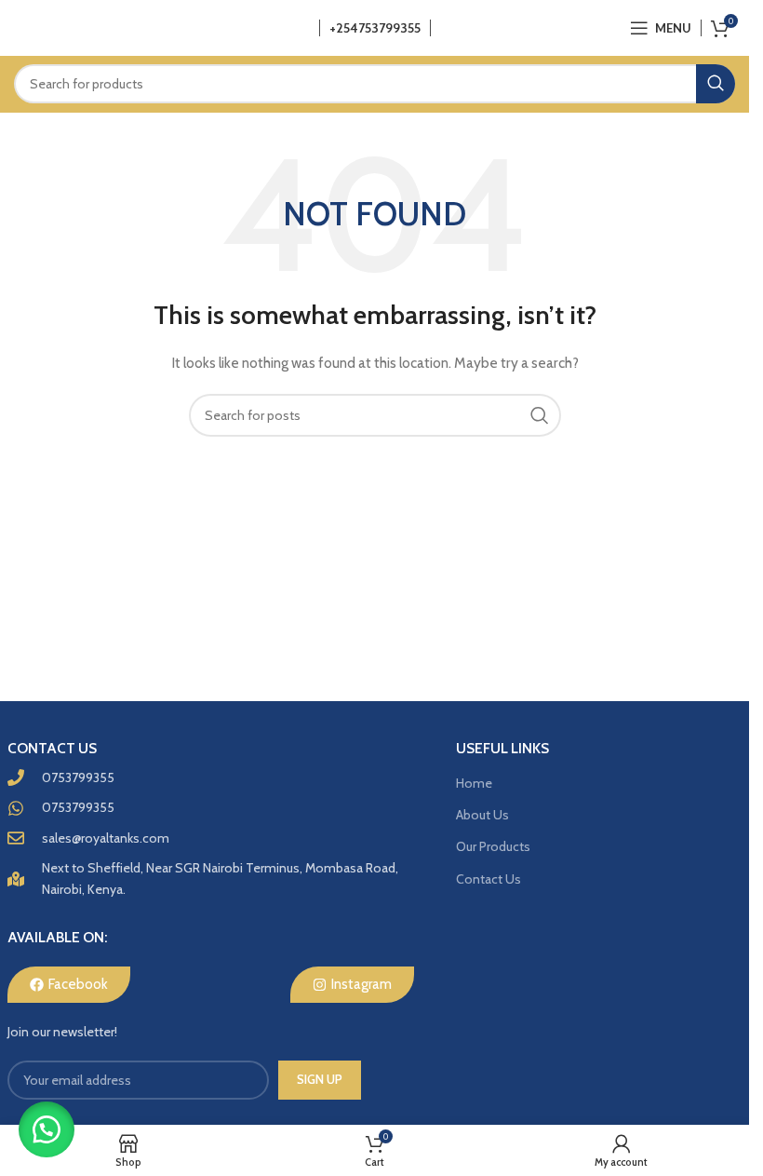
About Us (482, 814)
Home (474, 783)
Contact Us (488, 879)
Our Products (493, 846)
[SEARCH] (715, 83)
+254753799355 (375, 28)
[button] (46, 1129)
